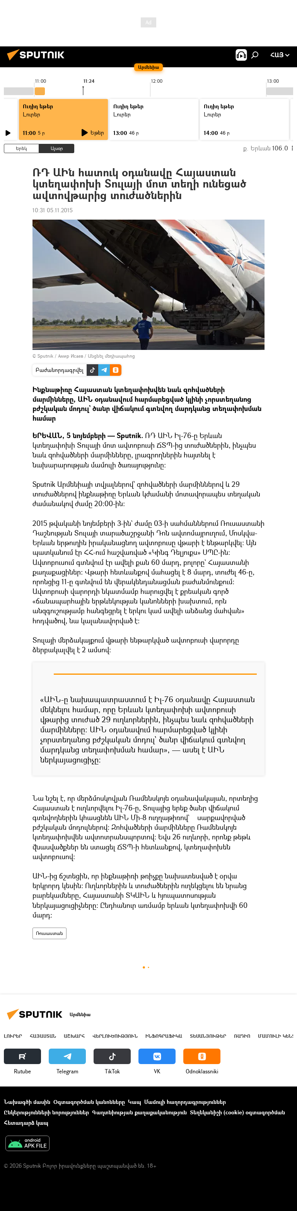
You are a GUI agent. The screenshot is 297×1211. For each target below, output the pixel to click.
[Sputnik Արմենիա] (38, 61)
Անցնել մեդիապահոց (111, 356)
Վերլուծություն (115, 1036)
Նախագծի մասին (27, 1101)
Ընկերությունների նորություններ (46, 1112)
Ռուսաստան (49, 933)
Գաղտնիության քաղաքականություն (139, 1112)
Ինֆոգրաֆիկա (163, 1036)
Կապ (134, 1101)
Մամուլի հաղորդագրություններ (185, 1101)
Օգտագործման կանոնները (89, 1101)
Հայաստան (43, 1036)
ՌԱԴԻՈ (242, 1036)
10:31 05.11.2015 (52, 210)
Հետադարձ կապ (26, 1122)
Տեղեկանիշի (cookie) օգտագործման (237, 1112)
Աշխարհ (74, 1036)
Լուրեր (31, 114)
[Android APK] (27, 1144)
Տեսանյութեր (208, 1036)
